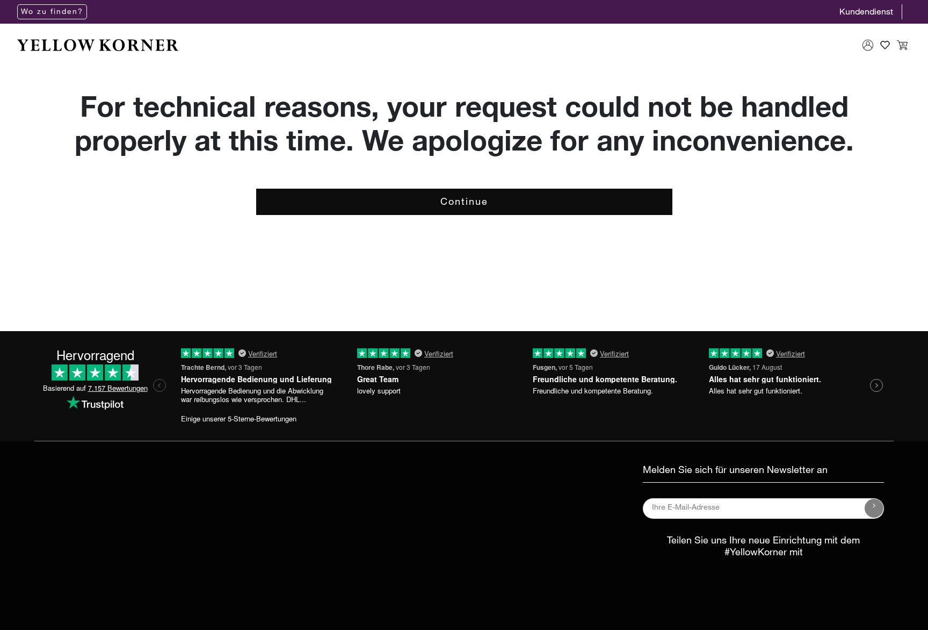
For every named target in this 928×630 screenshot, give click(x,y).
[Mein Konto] (867, 45)
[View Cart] (902, 45)
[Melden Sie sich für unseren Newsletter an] (874, 508)
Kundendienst (866, 13)
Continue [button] (464, 202)
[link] (97, 45)
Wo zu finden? (52, 12)
